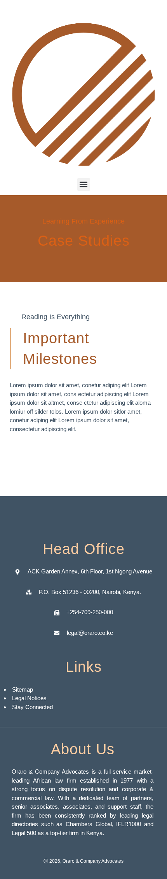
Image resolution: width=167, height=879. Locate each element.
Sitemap (23, 689)
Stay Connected (32, 707)
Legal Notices (29, 698)
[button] (83, 184)
